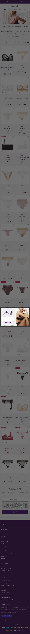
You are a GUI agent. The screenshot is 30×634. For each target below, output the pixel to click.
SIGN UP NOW (8, 322)
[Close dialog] (28, 308)
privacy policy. (12, 325)
